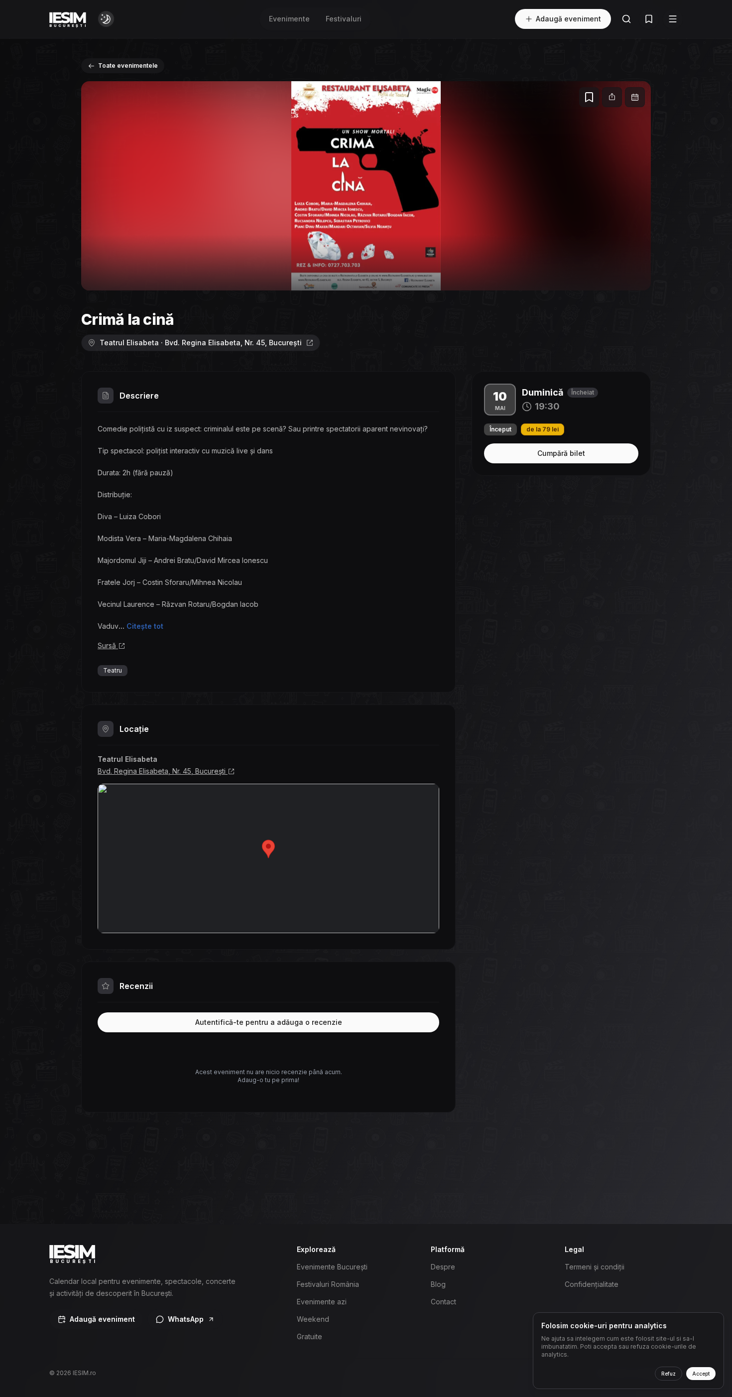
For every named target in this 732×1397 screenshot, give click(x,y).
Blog (438, 1284)
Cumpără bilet (561, 453)
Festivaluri (344, 18)
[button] (366, 185)
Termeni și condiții (594, 1266)
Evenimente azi (322, 1301)
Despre (443, 1266)
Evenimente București (332, 1266)
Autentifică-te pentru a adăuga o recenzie (268, 1022)
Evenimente (289, 18)
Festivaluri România (328, 1284)
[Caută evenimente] (626, 19)
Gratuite (309, 1336)
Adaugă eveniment (568, 18)
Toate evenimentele (128, 65)
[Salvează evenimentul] (589, 97)
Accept (701, 1374)
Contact (443, 1301)
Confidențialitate (591, 1284)
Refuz (668, 1374)
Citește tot (144, 626)
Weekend (313, 1319)
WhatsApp (186, 1319)
